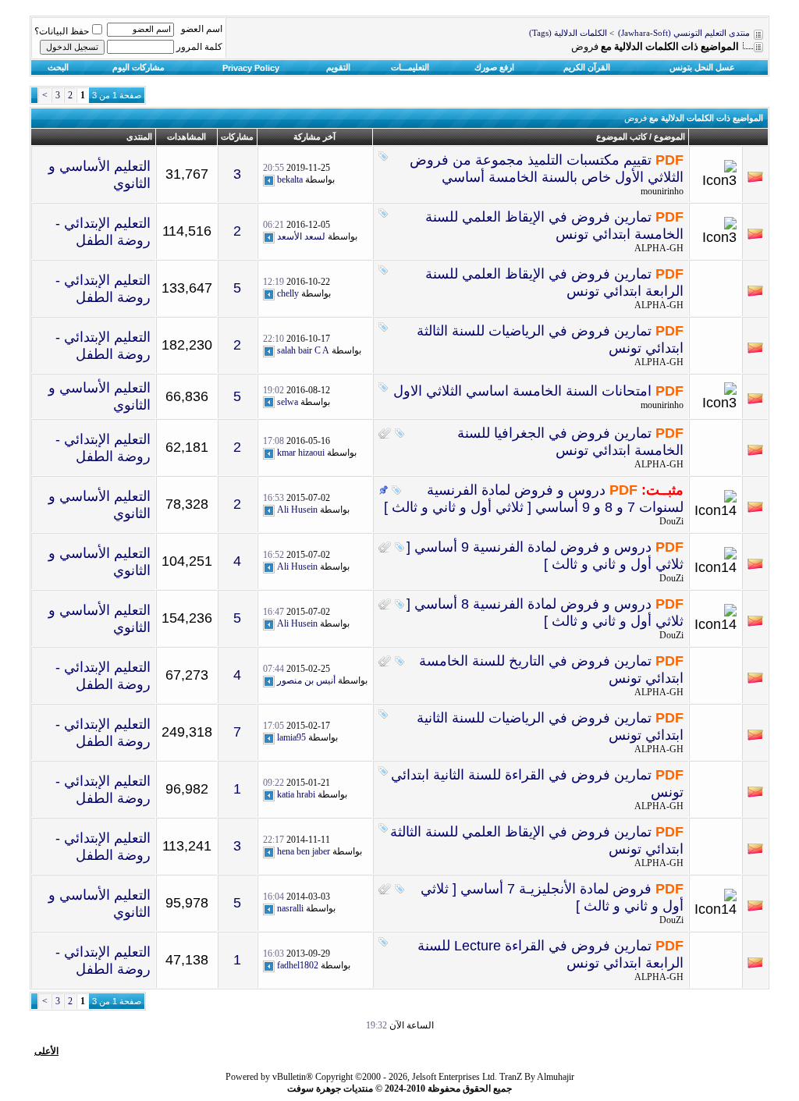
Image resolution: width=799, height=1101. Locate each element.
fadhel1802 (297, 965)
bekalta (290, 179)
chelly (288, 293)
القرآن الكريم (586, 67)
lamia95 (291, 737)
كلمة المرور (199, 46)
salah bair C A (303, 350)
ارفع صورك (494, 67)
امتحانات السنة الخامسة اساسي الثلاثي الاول (522, 391)
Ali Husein (297, 509)
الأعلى (46, 1051)
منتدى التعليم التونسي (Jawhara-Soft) (684, 33)
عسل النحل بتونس (702, 67)
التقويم (338, 67)
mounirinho (662, 191)
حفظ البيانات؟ (61, 31)
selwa (287, 401)
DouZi (671, 521)
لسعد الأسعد (301, 236)
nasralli (290, 908)
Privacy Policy (250, 68)
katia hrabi (296, 794)
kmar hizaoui (301, 452)
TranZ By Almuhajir (536, 1076)
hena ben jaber (303, 851)
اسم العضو (201, 28)
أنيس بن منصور (306, 680)
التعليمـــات (410, 67)
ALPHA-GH (659, 248)
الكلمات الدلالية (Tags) (568, 33)
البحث (58, 67)
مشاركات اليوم (138, 67)
